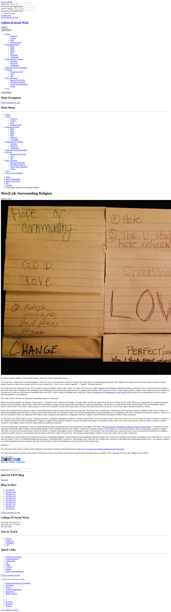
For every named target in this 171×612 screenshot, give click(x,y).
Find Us (9, 539)
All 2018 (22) (11, 502)
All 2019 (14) (11, 500)
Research (9, 70)
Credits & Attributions (14, 590)
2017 (7, 183)
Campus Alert (6, 15)
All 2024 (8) (10, 490)
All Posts (9, 185)
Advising (13, 61)
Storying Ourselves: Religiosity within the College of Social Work (126, 427)
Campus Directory (12, 559)
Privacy (8, 587)
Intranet (8, 569)
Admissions (14, 65)
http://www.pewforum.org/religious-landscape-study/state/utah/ (101, 449)
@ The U (9, 567)
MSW (12, 51)
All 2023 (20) (11, 492)
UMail (8, 565)
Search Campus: (7, 9)
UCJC (12, 74)
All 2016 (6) (10, 507)
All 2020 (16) (11, 498)
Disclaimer (9, 585)
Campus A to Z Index (13, 557)
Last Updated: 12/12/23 (9, 610)
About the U (10, 592)
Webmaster (10, 543)
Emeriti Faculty (16, 42)
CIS (7, 563)
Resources (14, 63)
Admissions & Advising (14, 59)
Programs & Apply (12, 45)
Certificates (14, 57)
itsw (6, 462)
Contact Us (10, 541)
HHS (12, 49)
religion (12, 462)
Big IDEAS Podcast (17, 82)
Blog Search (5, 470)
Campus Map (10, 561)
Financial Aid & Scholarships (16, 68)
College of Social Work (14, 22)
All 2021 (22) (11, 496)
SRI (11, 76)
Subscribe (4, 480)
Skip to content (6, 2)
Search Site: (5, 4)
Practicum (14, 55)
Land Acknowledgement (15, 571)
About (8, 34)
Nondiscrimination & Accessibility (18, 583)
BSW (12, 47)
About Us (13, 36)
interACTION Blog (17, 80)
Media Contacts (11, 594)
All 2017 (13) (11, 504)
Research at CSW (16, 72)
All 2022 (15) (11, 494)
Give (7, 88)
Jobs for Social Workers (14, 173)
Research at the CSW (18, 154)
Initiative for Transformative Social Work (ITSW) (113, 392)
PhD (12, 53)
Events (12, 86)
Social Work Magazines (19, 84)
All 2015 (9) (10, 509)
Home (8, 114)
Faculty (13, 38)
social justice (20, 462)
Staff (12, 40)
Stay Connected (11, 78)
